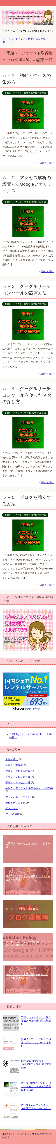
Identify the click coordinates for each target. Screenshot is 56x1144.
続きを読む (47, 162)
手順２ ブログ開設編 (17, 771)
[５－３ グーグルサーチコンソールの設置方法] (28, 337)
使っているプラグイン (17, 797)
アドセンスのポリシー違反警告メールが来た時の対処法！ (36, 1020)
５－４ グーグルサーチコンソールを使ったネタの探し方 (27, 395)
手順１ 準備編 (14, 765)
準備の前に (11, 759)
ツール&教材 (12, 814)
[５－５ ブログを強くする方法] (28, 548)
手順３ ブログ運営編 (17, 776)
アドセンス (11, 808)
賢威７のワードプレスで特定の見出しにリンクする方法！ (36, 1042)
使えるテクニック (15, 802)
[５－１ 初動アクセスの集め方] (28, 126)
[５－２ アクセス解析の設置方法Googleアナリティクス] (28, 235)
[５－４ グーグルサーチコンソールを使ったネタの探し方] (28, 446)
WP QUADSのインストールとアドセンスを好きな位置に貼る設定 (36, 1086)
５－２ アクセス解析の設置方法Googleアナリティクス (27, 184)
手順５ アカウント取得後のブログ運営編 (25, 93)
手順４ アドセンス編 (17, 782)
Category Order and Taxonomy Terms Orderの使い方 (36, 1064)
